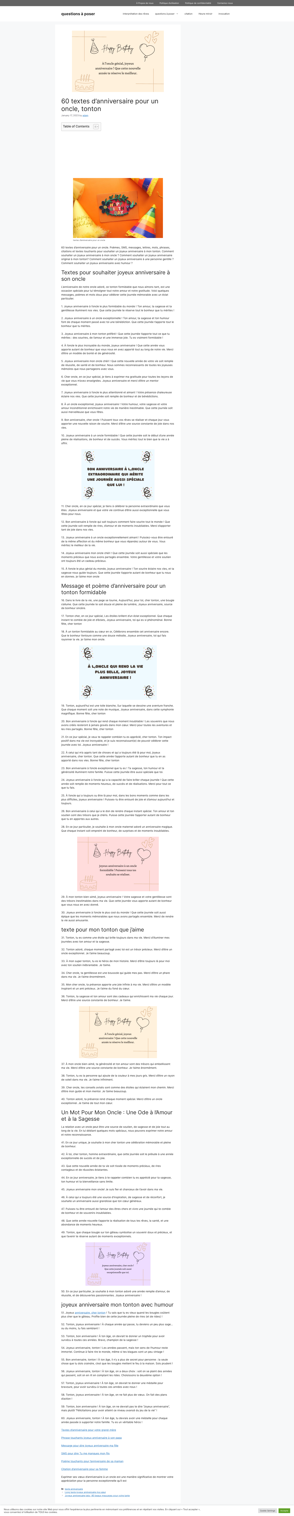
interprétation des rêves (136, 13)
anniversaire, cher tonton (90, 1312)
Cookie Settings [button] (267, 1510)
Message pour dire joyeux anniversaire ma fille (89, 1445)
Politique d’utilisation (169, 3)
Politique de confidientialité (198, 3)
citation (188, 13)
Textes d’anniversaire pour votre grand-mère (88, 1430)
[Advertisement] (118, 155)
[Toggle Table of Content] (94, 126)
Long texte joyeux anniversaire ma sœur (85, 1492)
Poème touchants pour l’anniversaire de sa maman (92, 1461)
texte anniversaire (74, 1489)
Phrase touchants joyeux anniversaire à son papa (91, 1437)
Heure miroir (205, 13)
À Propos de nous (144, 3)
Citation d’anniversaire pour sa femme (84, 1469)
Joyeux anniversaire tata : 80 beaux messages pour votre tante (97, 1495)
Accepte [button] (284, 1510)
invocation (224, 13)
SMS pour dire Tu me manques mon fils (85, 1453)
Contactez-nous (225, 3)
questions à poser (78, 13)
